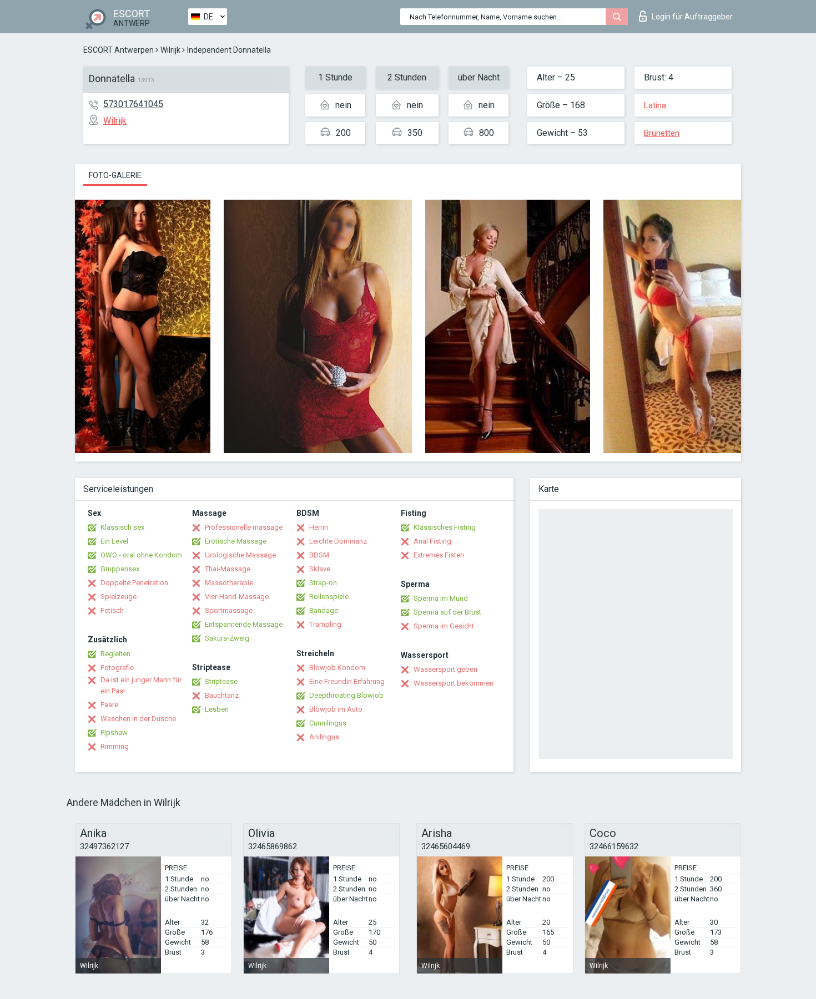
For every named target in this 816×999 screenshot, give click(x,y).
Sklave (319, 569)
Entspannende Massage (244, 624)
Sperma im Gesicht (444, 626)
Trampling (325, 624)
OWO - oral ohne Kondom (141, 555)
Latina (655, 105)
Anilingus (324, 737)
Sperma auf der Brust (447, 612)
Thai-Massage (227, 569)
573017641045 (133, 104)
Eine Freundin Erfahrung (347, 681)
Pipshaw (114, 732)
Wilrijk (170, 49)
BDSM (319, 555)
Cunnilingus (327, 723)
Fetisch (112, 610)
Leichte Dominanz (338, 541)
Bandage (323, 610)
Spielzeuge (118, 596)
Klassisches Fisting (445, 527)
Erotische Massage (235, 541)
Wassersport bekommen (453, 683)
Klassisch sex (122, 527)
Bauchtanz (222, 695)
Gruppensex (119, 569)
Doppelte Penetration (134, 583)
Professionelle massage (244, 527)
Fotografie (117, 667)
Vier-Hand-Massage (237, 596)
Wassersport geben (445, 669)
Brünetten (661, 133)
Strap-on (323, 583)
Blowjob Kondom (337, 667)
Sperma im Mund (441, 598)
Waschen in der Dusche (138, 718)
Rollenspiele (329, 596)
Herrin (318, 527)
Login (692, 16)
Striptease (221, 681)
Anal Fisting (432, 541)
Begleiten (115, 654)
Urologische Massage (240, 555)
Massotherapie (229, 583)
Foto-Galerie (115, 175)
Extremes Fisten (439, 555)
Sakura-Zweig (227, 638)
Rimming (114, 746)
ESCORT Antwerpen (118, 49)
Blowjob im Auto (335, 709)
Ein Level (114, 541)
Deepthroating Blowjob (346, 695)
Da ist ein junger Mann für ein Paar (141, 685)
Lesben (217, 709)
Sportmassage (229, 610)
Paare (109, 705)
